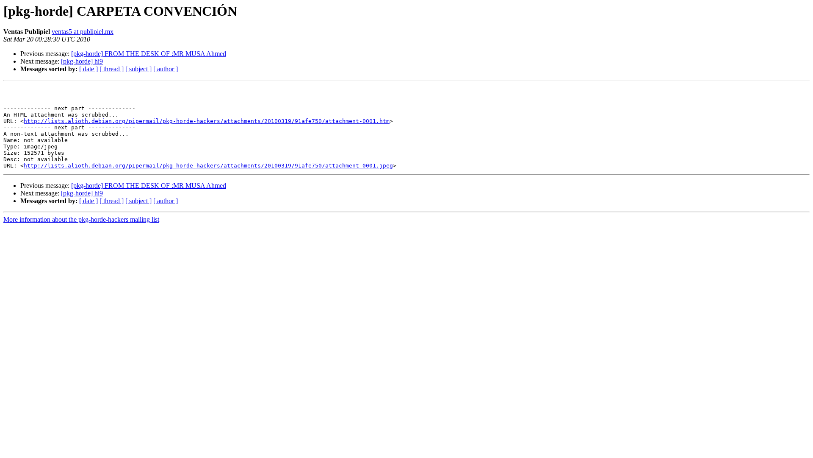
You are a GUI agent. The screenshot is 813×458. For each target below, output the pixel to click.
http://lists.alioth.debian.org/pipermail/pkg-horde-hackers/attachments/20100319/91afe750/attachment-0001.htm (207, 121)
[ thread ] (112, 69)
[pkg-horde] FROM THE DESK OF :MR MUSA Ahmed (148, 53)
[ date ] (88, 69)
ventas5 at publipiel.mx (82, 31)
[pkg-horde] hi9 (82, 61)
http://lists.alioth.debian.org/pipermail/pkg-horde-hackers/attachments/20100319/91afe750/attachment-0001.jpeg (208, 165)
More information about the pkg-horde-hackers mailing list (81, 219)
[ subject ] (138, 69)
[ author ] (165, 69)
